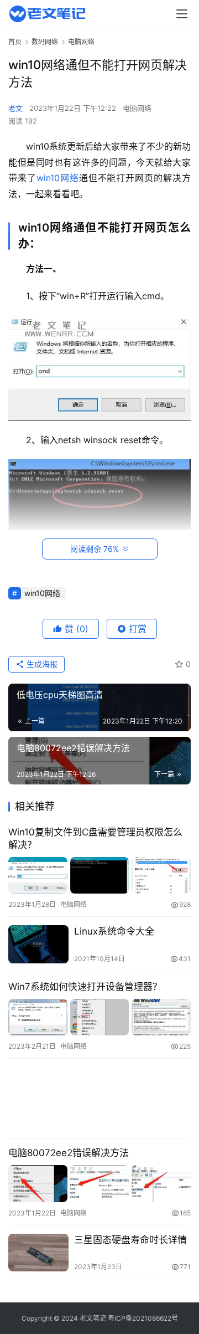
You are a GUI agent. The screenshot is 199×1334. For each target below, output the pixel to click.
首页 (15, 42)
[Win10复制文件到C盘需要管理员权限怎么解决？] (99, 875)
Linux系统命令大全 (114, 931)
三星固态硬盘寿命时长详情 (130, 1239)
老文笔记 (93, 1318)
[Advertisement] (99, 1098)
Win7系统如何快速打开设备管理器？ (85, 986)
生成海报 (40, 664)
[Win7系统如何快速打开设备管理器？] (99, 1017)
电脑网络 (137, 108)
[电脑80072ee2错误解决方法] (99, 1183)
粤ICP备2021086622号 (143, 1318)
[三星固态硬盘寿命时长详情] (38, 1252)
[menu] (181, 14)
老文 (15, 108)
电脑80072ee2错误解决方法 (68, 1152)
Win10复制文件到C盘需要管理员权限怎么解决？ (95, 838)
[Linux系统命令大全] (38, 944)
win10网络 (57, 177)
